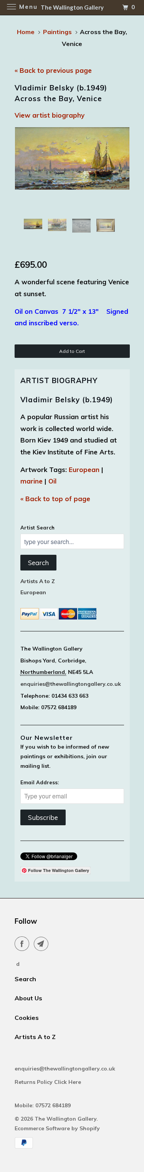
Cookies (27, 1017)
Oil (52, 481)
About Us (28, 998)
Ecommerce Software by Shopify (57, 1128)
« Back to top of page (55, 499)
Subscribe (43, 817)
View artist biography (49, 115)
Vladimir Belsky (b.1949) (66, 399)
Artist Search (37, 528)
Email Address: (39, 782)
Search (38, 563)
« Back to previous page (53, 70)
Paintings (57, 32)
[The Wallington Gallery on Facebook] (23, 943)
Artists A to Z (37, 581)
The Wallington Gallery (65, 1118)
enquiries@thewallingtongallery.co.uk (70, 683)
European (84, 470)
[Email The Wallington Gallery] (42, 943)
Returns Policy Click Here (49, 1082)
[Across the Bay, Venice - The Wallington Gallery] (72, 158)
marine (31, 481)
